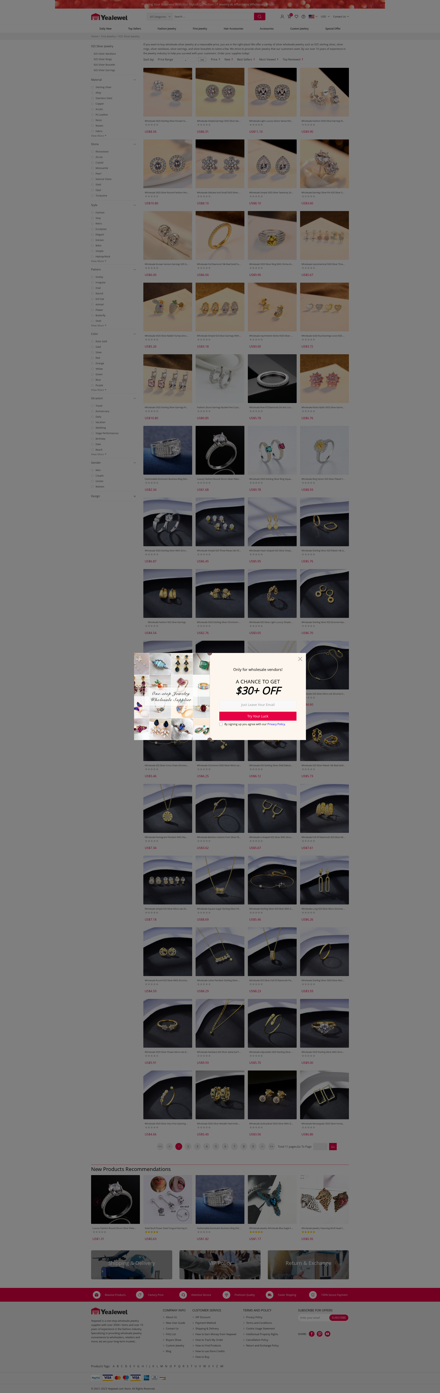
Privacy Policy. (276, 724)
